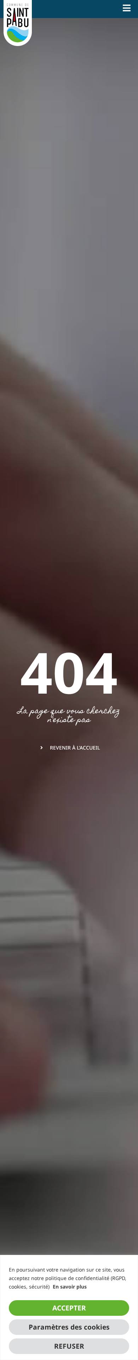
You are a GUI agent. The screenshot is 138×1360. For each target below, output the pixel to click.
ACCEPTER (69, 1308)
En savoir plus (70, 1286)
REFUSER (69, 1346)
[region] (69, 1307)
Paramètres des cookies (69, 1327)
